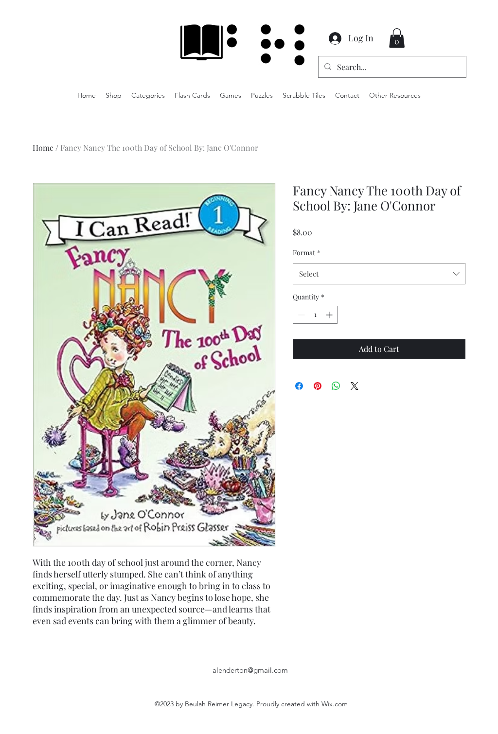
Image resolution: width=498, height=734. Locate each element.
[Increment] (330, 314)
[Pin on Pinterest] (317, 386)
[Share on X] (354, 386)
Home (43, 147)
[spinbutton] (315, 314)
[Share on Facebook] (299, 386)
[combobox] (379, 273)
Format (306, 252)
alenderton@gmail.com (250, 670)
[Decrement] (300, 314)
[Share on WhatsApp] (336, 386)
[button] (397, 38)
